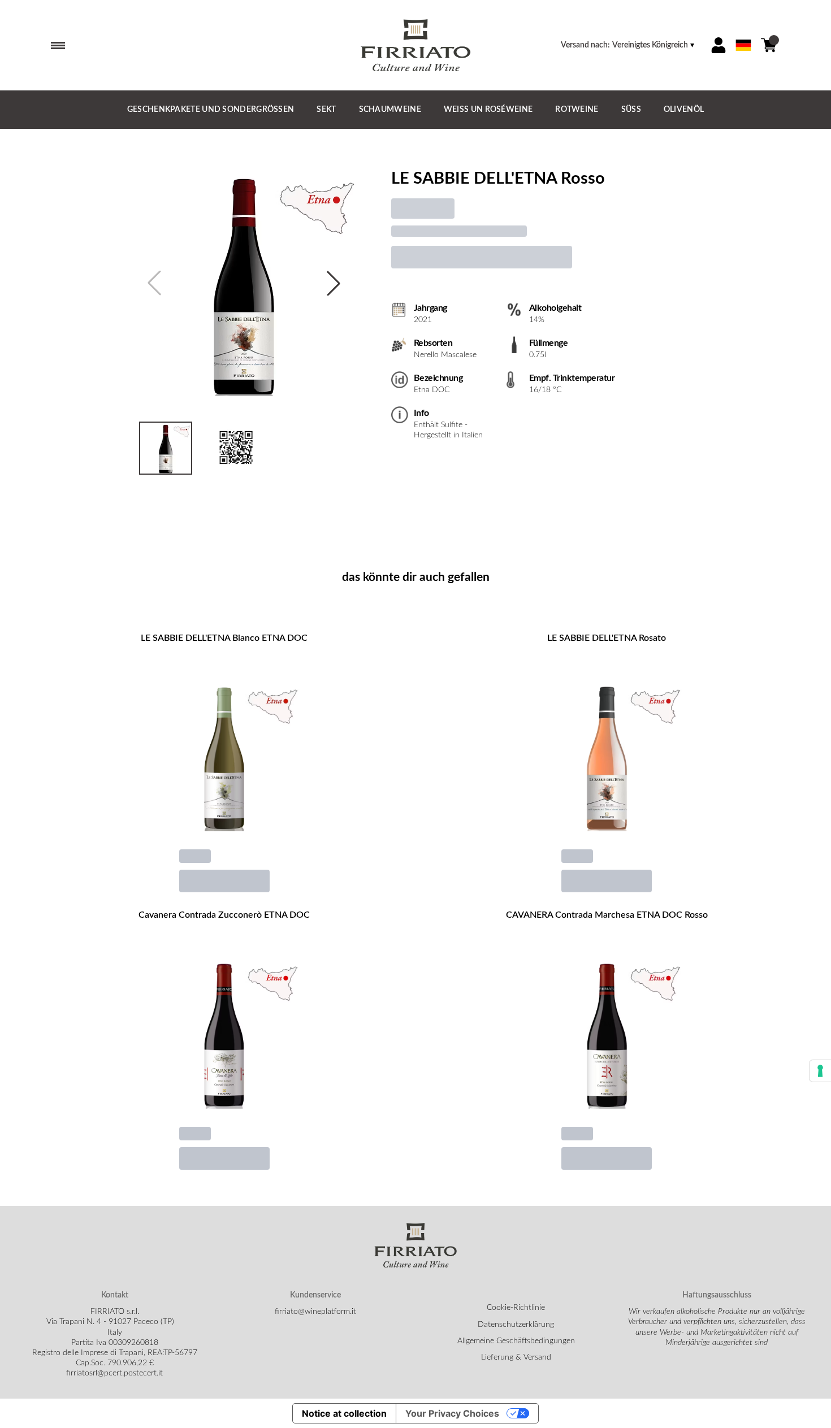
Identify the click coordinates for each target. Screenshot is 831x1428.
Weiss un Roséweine (488, 110)
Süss (631, 110)
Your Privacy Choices (452, 1413)
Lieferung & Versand (516, 1357)
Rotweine (576, 110)
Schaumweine (390, 110)
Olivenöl (684, 110)
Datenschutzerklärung (516, 1325)
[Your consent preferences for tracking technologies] (820, 1071)
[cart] (769, 45)
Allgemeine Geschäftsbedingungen (516, 1341)
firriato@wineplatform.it (315, 1312)
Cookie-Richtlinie (516, 1308)
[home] (415, 45)
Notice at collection (344, 1413)
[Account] (718, 45)
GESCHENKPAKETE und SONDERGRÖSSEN (211, 110)
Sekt (326, 110)
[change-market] (628, 45)
